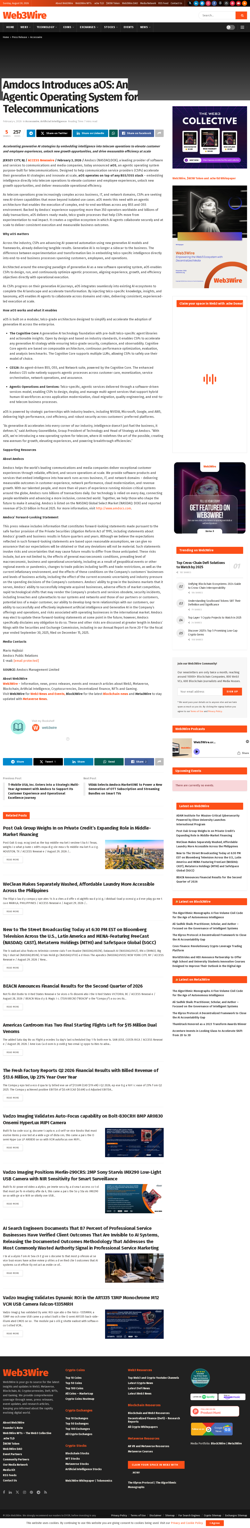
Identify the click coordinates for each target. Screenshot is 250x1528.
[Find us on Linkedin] (10, 1492)
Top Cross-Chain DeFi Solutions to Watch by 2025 (200, 565)
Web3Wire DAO (130, 3)
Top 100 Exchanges (77, 1429)
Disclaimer (155, 1515)
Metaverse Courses (140, 1451)
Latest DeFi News (139, 1388)
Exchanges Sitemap (236, 1515)
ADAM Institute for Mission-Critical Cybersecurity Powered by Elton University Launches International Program (207, 820)
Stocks (109, 27)
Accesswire (36, 37)
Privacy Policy (119, 1515)
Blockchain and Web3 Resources (149, 1413)
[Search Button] (241, 15)
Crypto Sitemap (212, 1515)
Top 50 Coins (73, 1383)
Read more (15, 859)
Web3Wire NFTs (83, 3)
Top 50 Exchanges (77, 1423)
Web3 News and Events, (47, 694)
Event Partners (12, 1454)
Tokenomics (104, 1480)
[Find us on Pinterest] (232, 3)
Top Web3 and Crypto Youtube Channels (153, 1378)
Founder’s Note (13, 1428)
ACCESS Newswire (41, 160)
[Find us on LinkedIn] (196, 3)
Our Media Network (15, 1464)
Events (129, 27)
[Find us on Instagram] (208, 3)
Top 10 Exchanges (76, 1418)
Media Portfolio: (200, 1443)
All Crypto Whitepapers (143, 1427)
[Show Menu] (242, 27)
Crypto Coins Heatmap (79, 1399)
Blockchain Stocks (77, 1453)
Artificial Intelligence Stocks (83, 1469)
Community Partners (16, 1459)
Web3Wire (24, 15)
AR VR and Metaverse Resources (148, 1446)
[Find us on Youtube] (238, 3)
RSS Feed (163, 3)
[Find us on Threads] (220, 3)
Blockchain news (115, 694)
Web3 (24, 27)
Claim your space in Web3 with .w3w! (155, 1466)
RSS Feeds (10, 1475)
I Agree (215, 1523)
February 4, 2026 (12, 121)
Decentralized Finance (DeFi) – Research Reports (154, 1420)
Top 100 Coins (74, 1388)
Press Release (19, 37)
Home (10, 27)
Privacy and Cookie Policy (187, 1523)
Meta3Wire (235, 1443)
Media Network (148, 3)
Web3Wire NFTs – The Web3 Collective (27, 1433)
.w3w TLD (99, 3)
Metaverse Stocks (77, 1464)
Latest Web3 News (140, 1393)
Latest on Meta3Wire (194, 979)
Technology (45, 27)
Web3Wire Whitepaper (79, 1480)
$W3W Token (113, 3)
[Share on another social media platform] (159, 133)
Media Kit (9, 1470)
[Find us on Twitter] (190, 3)
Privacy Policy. (215, 711)
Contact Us (176, 3)
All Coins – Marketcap (79, 1393)
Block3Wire (218, 1443)
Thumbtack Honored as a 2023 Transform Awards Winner (209, 1024)
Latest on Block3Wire (195, 901)
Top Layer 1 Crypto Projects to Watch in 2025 (214, 617)
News (144, 27)
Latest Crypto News (140, 1383)
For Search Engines (189, 1515)
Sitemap (170, 1515)
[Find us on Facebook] (214, 3)
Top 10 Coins (73, 1378)
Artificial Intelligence (53, 121)
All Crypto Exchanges (78, 1434)
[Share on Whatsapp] (113, 133)
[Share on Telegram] (31, 133)
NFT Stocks (72, 1458)
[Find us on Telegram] (202, 3)
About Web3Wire (64, 3)
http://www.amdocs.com (113, 508)
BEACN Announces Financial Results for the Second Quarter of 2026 (73, 986)
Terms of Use (197, 711)
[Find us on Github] (226, 3)
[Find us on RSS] (244, 3)
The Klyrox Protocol (141, 1482)
